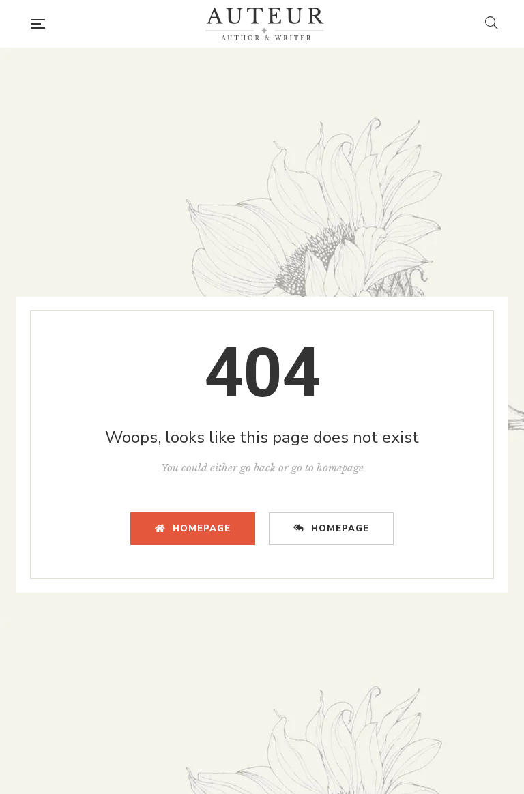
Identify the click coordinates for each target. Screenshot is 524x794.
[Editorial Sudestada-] (264, 24)
